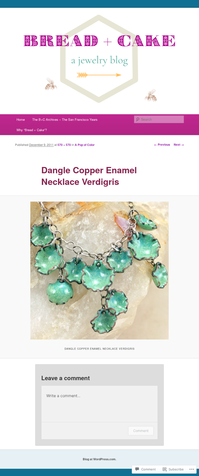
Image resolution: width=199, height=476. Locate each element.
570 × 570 (64, 145)
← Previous (162, 144)
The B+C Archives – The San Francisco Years (65, 119)
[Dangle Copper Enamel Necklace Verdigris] (99, 271)
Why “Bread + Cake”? (32, 130)
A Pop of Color (85, 145)
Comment (141, 431)
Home (21, 119)
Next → (179, 144)
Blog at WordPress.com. (99, 459)
